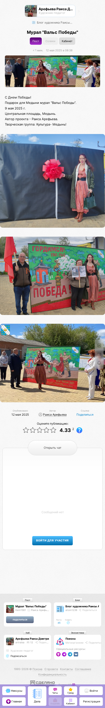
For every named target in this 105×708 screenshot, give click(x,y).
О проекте (51, 669)
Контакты (66, 669)
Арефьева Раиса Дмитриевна (35, 638)
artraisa (19, 642)
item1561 (20, 610)
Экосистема (77, 632)
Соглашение (83, 669)
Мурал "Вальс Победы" (30, 606)
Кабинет (67, 41)
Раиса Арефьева (55, 414)
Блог (77, 600)
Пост (35, 41)
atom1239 (71, 610)
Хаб (28, 632)
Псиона (70, 638)
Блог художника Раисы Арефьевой (55, 22)
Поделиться (85, 414)
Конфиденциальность (52, 674)
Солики (50, 41)
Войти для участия (52, 540)
